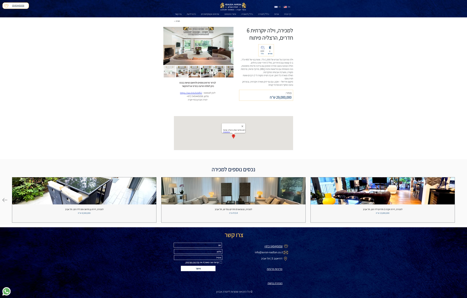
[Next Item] (229, 46)
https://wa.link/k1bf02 (191, 92)
